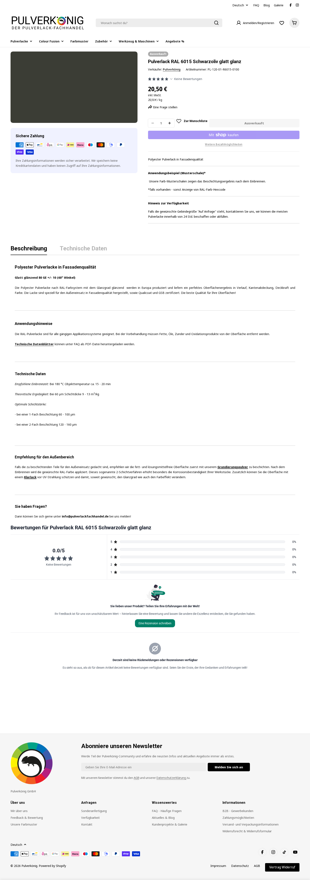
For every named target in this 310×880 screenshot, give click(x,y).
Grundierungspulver (232, 467)
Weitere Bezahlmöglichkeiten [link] (224, 144)
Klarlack (30, 477)
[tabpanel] (155, 390)
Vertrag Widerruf (282, 867)
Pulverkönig (172, 69)
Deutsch (238, 5)
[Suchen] (216, 22)
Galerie (278, 5)
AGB (136, 778)
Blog (266, 5)
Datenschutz (240, 866)
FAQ (256, 5)
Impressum (218, 866)
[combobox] (159, 23)
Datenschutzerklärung (171, 778)
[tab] (29, 249)
